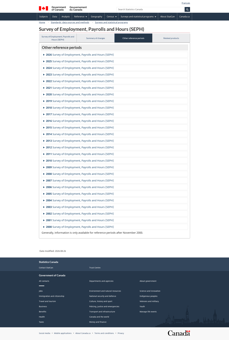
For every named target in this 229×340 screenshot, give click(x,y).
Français (186, 3)
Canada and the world (99, 316)
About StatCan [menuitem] (167, 16)
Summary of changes (95, 38)
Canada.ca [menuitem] (184, 16)
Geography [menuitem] (96, 16)
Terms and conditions (104, 333)
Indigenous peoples (148, 296)
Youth (142, 306)
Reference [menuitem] (79, 16)
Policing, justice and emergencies (104, 306)
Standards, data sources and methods (70, 22)
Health (42, 316)
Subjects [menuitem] (43, 16)
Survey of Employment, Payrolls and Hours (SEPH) (58, 38)
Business (43, 306)
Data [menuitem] (54, 16)
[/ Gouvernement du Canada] (63, 8)
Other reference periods (133, 38)
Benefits (42, 311)
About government (148, 281)
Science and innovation (150, 291)
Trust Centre (94, 267)
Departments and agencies (101, 281)
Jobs (41, 291)
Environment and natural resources (105, 291)
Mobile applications (63, 333)
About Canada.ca (83, 333)
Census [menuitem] (110, 16)
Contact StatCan (46, 267)
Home (42, 22)
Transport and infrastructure (102, 311)
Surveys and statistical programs (111, 22)
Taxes (41, 322)
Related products (171, 38)
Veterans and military (149, 301)
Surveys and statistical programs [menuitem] (137, 16)
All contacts (44, 281)
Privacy (121, 333)
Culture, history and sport (100, 301)
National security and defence (102, 296)
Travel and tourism (47, 301)
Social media (44, 333)
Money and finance (97, 322)
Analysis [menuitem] (66, 16)
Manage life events (148, 311)
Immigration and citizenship (51, 296)
